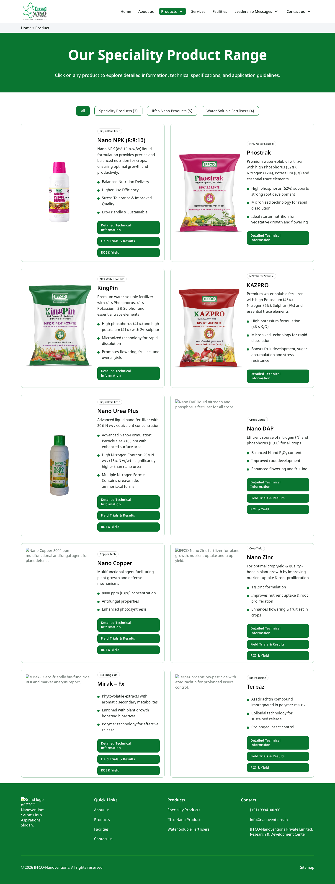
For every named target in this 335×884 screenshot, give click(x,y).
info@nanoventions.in (269, 819)
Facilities (220, 11)
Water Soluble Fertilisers (188, 829)
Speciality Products (184, 809)
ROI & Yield (110, 252)
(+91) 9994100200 (265, 809)
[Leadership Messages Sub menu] (277, 11)
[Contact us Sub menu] (310, 11)
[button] (83, 111)
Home (126, 11)
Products (169, 11)
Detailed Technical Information (116, 227)
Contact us (295, 11)
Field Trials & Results (118, 241)
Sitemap (307, 867)
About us (146, 11)
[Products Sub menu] (182, 11)
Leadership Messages (253, 11)
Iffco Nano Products (185, 819)
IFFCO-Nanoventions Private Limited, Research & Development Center (281, 832)
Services (198, 11)
